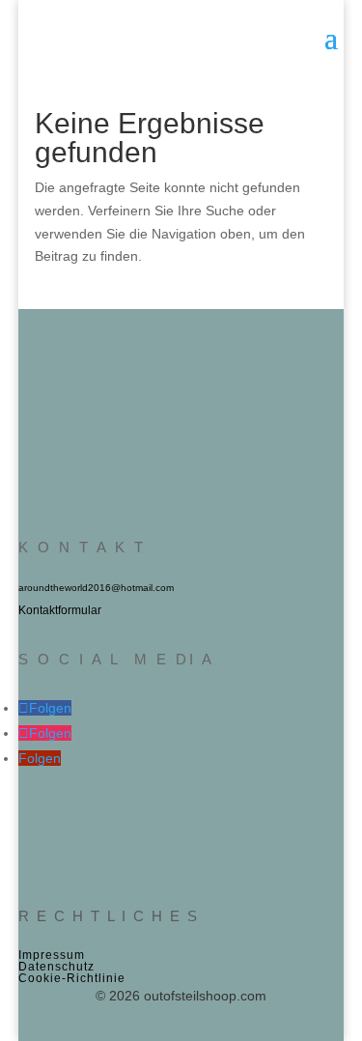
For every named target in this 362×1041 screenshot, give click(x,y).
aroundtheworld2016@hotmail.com (96, 587)
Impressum (51, 955)
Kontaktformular (59, 610)
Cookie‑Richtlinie (71, 978)
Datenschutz (56, 966)
